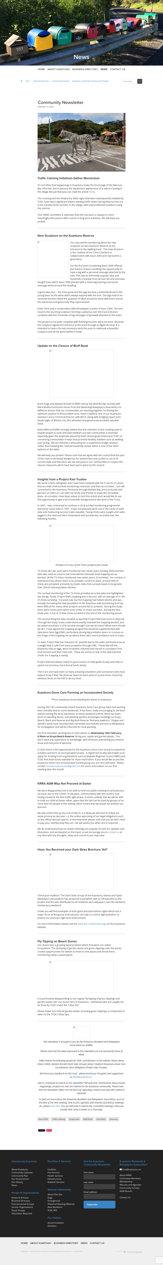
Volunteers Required (22, 1213)
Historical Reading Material (61, 1203)
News (14, 1185)
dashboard (78, 1251)
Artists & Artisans (20, 1197)
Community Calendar (22, 1172)
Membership (126, 1181)
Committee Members (130, 1178)
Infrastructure (54, 1178)
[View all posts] (21, 81)
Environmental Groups (23, 1203)
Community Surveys (129, 1187)
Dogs (50, 1197)
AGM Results (126, 1191)
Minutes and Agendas (130, 1184)
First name (88, 1173)
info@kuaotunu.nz (82, 1077)
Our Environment (20, 1178)
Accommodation (56, 1222)
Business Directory (21, 1200)
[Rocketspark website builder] (129, 1252)
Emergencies (54, 1200)
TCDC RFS (52, 1210)
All (27, 81)
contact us (113, 832)
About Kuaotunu (20, 1169)
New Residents (55, 1207)
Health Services (55, 1175)
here (91, 191)
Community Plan (20, 1175)
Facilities (52, 1169)
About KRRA (126, 1175)
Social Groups (18, 1210)
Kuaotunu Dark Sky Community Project (90, 81)
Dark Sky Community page (92, 923)
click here (55, 1106)
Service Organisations (22, 1207)
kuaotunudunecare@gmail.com (64, 766)
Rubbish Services (56, 1182)
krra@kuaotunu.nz (131, 1169)
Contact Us (125, 1197)
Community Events (60, 81)
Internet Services (41, 81)
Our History (17, 1182)
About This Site (55, 1194)
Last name (88, 1182)
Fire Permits (54, 1172)
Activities (52, 1225)
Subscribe (92, 1204)
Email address (90, 1192)
